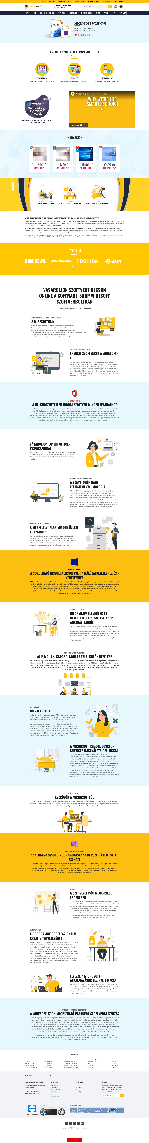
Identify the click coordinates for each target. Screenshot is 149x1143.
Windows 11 (115, 1063)
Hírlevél (79, 1089)
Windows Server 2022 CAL (31, 1067)
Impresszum (80, 1094)
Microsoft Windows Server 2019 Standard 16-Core (109, 164)
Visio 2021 (114, 1059)
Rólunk (79, 1091)
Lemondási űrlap (55, 1096)
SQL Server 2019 (48, 1063)
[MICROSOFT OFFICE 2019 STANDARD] (63, 154)
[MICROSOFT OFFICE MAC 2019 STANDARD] (39, 154)
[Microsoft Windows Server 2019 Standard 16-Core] (109, 154)
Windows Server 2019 (30, 1065)
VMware (114, 1067)
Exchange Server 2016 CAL (70, 1065)
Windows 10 (115, 1065)
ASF (52, 1098)
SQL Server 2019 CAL (49, 1067)
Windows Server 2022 (30, 1063)
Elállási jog (53, 1094)
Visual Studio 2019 (92, 1063)
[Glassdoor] (74, 1123)
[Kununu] (78, 1123)
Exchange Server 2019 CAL (70, 1063)
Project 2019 (91, 1067)
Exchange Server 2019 (69, 1059)
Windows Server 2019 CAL (50, 1059)
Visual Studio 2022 (92, 1061)
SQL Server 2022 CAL (49, 1065)
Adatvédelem (80, 1093)
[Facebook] (66, 1123)
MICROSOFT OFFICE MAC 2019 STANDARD (39, 164)
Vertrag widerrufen (75, 1140)
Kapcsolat (53, 1091)
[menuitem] (92, 1)
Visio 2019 (114, 1061)
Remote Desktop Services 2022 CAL (72, 1067)
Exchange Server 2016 (69, 1061)
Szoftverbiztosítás (55, 1089)
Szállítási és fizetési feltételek (58, 1093)
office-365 (79, 1087)
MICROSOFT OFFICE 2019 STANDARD (63, 164)
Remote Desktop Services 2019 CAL (96, 1059)
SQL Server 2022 (48, 1061)
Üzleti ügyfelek (54, 1085)
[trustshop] (61, 1112)
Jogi (78, 1085)
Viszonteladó (54, 1087)
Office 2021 (27, 1059)
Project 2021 (91, 1065)
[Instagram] (82, 1123)
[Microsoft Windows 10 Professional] (86, 154)
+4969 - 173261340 (31, 1091)
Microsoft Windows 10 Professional (86, 164)
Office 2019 (27, 1061)
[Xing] (70, 1123)
